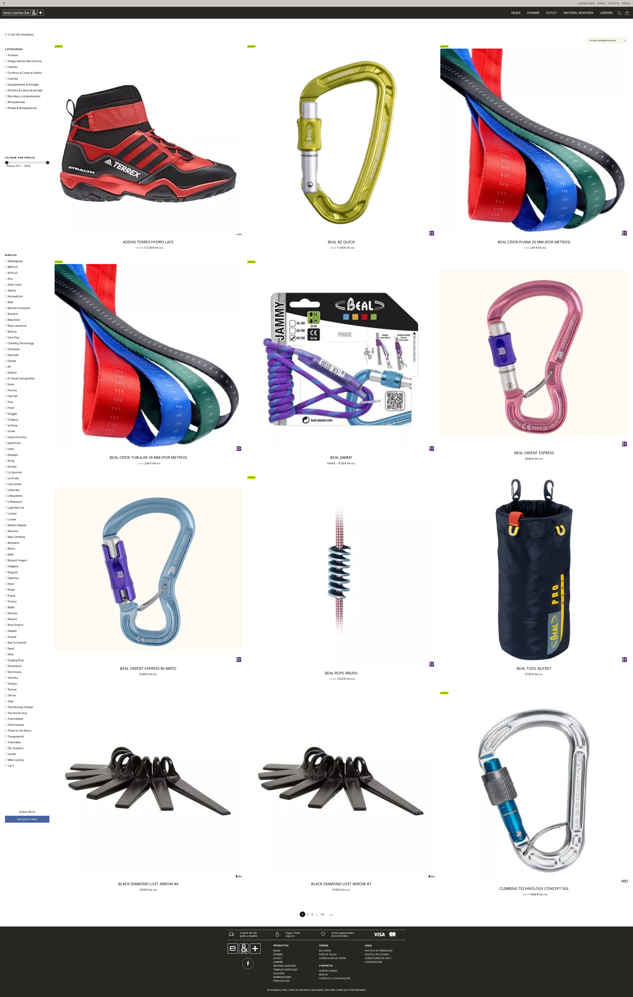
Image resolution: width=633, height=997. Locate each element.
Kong (10, 460)
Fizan (10, 408)
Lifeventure (14, 502)
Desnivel (12, 355)
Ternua (11, 689)
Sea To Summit (16, 642)
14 (322, 914)
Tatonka (12, 678)
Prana (11, 595)
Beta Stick (13, 320)
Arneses (12, 55)
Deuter (11, 361)
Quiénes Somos (328, 970)
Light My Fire (15, 507)
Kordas (12, 466)
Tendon (12, 683)
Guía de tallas (327, 954)
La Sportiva (14, 472)
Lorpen (12, 513)
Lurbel (11, 519)
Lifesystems (15, 496)
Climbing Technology (20, 343)
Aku (10, 278)
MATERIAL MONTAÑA (284, 965)
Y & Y (10, 766)
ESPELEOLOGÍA (281, 980)
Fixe (10, 402)
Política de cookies (377, 954)
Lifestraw (13, 490)
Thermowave (15, 725)
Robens (12, 619)
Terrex (11, 695)
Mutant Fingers (17, 560)
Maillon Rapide (16, 525)
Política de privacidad (378, 950)
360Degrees (15, 261)
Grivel (11, 431)
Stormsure (14, 672)
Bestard (12, 314)
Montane (13, 543)
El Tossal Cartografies (21, 378)
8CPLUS (12, 273)
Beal (10, 302)
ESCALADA (279, 973)
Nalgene (12, 566)
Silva (10, 654)
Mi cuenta (325, 950)
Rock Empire (15, 625)
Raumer (12, 613)
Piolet (11, 590)
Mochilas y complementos (23, 96)
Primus (12, 601)
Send (10, 648)
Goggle (12, 414)
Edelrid (11, 372)
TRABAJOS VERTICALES (285, 969)
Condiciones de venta (332, 958)
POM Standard (357, 989)
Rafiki (11, 607)
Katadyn (12, 455)
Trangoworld (15, 736)
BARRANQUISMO (282, 977)
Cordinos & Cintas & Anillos (24, 73)
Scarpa (11, 637)
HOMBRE (278, 954)
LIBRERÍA (278, 962)
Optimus (13, 578)
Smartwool (14, 666)
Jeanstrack (14, 443)
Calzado (12, 67)
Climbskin (13, 349)
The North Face (17, 713)
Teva (10, 701)
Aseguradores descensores (24, 61)
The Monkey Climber (20, 707)
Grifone (12, 425)
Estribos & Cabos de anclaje (24, 90)
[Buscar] (619, 12)
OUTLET (277, 958)
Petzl (10, 584)
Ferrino (12, 390)
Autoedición (15, 296)
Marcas (323, 974)
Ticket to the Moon (19, 730)
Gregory (12, 419)
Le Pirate (13, 478)
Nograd (12, 572)
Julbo (10, 449)
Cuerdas (12, 78)
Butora (11, 331)
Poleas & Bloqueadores (22, 108)
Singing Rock (15, 660)
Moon (11, 548)
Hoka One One (16, 437)
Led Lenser (14, 484)
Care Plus (13, 337)
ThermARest (15, 719)
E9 (9, 366)
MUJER (276, 950)
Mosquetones (16, 102)
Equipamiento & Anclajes (23, 84)
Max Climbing (16, 537)
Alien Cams (14, 284)
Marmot (12, 531)
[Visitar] (4, 3)
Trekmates (14, 742)
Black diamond (16, 326)
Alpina (11, 290)
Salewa (11, 631)
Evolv (10, 384)
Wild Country (15, 760)
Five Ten (12, 396)
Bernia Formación (18, 308)
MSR (10, 554)
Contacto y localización (334, 978)
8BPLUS (12, 267)
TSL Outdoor (15, 748)
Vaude (11, 754)
